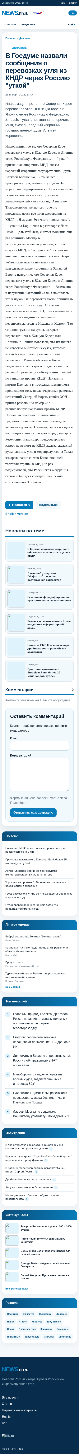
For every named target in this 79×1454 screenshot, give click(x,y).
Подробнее (18, 802)
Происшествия (27, 1329)
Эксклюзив (64, 1336)
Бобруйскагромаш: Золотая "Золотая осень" (33, 936)
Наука (10, 1321)
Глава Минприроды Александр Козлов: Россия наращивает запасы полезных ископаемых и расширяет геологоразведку (40, 1021)
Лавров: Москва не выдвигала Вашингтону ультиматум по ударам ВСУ (41, 1114)
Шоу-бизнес (54, 1321)
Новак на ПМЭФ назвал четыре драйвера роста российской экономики (48, 648)
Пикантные (13, 1336)
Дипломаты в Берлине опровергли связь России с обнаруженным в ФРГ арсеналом (42, 1060)
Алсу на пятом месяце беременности (29, 1187)
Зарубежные (32, 1336)
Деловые (24, 38)
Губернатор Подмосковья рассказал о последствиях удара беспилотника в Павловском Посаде (40, 1097)
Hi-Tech (23, 1321)
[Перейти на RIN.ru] (37, 13)
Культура (37, 1321)
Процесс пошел (15, 962)
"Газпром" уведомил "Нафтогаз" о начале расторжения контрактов (44, 576)
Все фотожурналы (16, 1288)
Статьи (7, 1403)
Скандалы (62, 1329)
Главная (10, 38)
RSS (62, 2)
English (73, 2)
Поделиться (48, 504)
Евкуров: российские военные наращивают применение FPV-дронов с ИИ (41, 1042)
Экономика (45, 1314)
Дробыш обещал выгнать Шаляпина (28, 1179)
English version (16, 513)
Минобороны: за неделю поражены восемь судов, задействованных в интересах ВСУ (38, 1079)
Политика (10, 24)
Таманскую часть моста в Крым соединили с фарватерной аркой (49, 624)
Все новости (11, 1397)
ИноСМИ (49, 1336)
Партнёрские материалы (19, 1410)
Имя (13, 738)
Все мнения (12, 986)
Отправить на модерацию (33, 812)
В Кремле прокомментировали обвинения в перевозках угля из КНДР (49, 552)
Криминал (46, 1329)
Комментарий (20, 755)
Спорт (10, 1329)
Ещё (70, 24)
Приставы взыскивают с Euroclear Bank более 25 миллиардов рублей (44, 672)
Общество (28, 24)
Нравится (19, 504)
